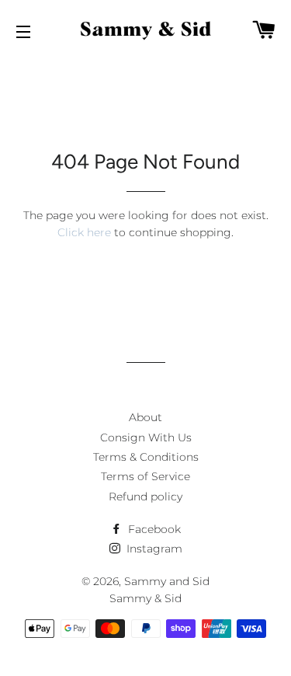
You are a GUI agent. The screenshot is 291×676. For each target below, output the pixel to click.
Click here (84, 232)
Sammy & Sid (145, 598)
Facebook (153, 529)
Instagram (152, 549)
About (145, 417)
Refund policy (145, 497)
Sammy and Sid (167, 581)
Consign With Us (146, 437)
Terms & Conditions (146, 457)
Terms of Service (145, 476)
